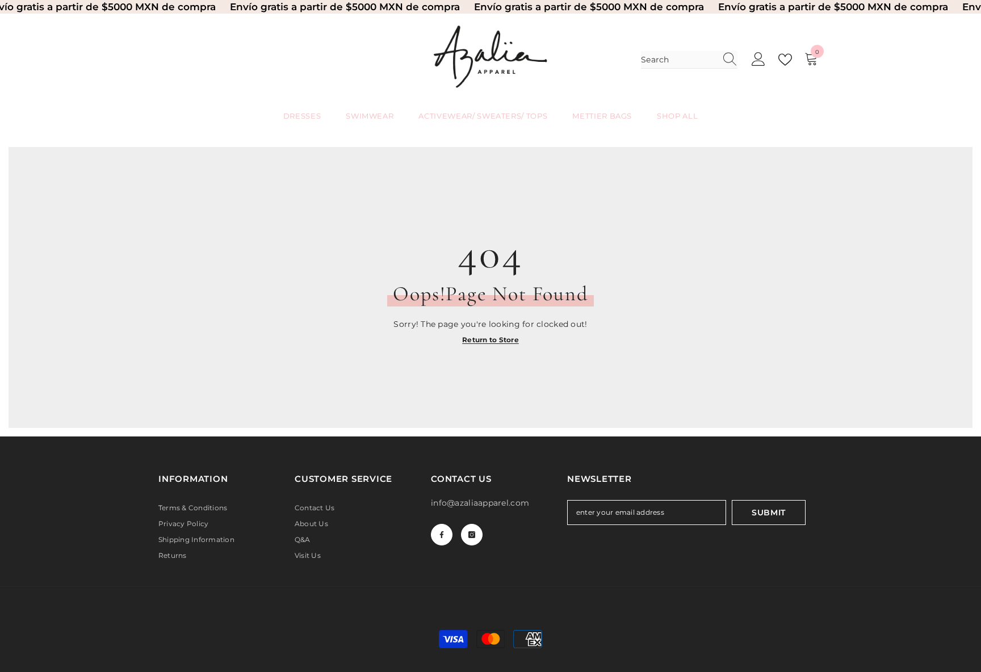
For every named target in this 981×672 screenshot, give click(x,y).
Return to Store (490, 340)
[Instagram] (472, 534)
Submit (769, 512)
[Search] (689, 60)
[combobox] (678, 59)
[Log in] (758, 59)
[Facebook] (441, 534)
